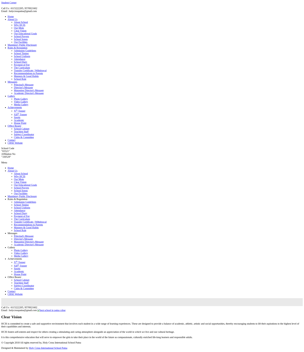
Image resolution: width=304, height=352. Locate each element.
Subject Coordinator (24, 134)
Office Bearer (14, 126)
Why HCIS (19, 25)
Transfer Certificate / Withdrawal (30, 70)
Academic (19, 120)
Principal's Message (24, 84)
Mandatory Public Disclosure (22, 45)
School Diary (20, 62)
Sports (17, 117)
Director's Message (23, 87)
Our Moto (19, 28)
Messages (12, 82)
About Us (12, 19)
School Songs (21, 39)
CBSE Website (15, 143)
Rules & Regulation (17, 47)
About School (21, 22)
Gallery (11, 96)
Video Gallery (21, 101)
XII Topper (20, 114)
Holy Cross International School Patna (48, 348)
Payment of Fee (22, 64)
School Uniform (22, 56)
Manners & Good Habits (26, 76)
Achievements (15, 107)
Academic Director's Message (29, 93)
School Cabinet (21, 128)
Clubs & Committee (24, 137)
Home (11, 16)
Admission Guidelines (25, 50)
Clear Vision (20, 30)
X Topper (19, 111)
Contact (11, 140)
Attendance (19, 59)
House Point (20, 123)
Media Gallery (21, 104)
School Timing (21, 53)
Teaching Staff (21, 131)
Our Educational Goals (25, 33)
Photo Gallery (21, 99)
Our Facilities (20, 42)
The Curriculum (22, 67)
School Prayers (21, 36)
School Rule (20, 79)
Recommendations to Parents (28, 73)
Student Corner (8, 2)
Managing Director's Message (29, 90)
